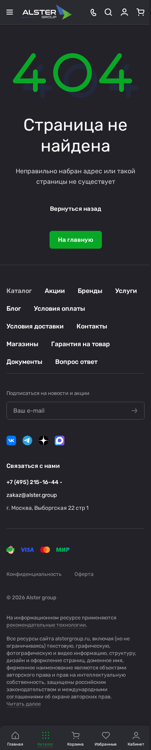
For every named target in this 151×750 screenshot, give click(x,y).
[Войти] (124, 12)
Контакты (92, 326)
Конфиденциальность (34, 574)
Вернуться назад (75, 208)
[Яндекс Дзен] (43, 440)
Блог (13, 308)
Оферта (83, 574)
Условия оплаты (59, 308)
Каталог (19, 291)
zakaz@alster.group (31, 495)
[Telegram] (27, 440)
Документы (24, 362)
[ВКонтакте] (11, 440)
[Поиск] (108, 12)
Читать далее (23, 704)
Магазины (22, 344)
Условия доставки (35, 326)
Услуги (126, 291)
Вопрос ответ (76, 362)
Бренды (90, 291)
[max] (59, 440)
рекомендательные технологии (46, 625)
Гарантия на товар (80, 344)
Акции (55, 291)
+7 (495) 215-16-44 (32, 482)
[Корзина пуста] (141, 12)
